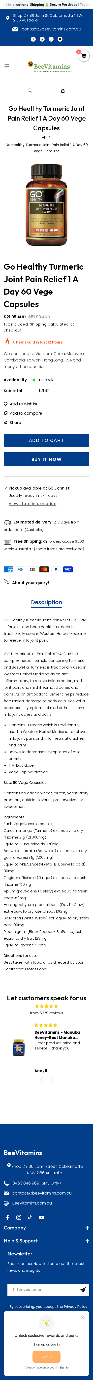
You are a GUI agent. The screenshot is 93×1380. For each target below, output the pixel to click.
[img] (46, 1006)
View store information (32, 504)
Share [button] (15, 422)
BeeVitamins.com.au (32, 1203)
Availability (15, 379)
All (44, 137)
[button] (6, 66)
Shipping (38, 324)
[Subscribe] (83, 1290)
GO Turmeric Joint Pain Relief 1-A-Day (37, 653)
